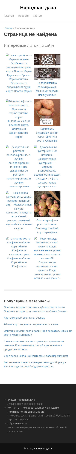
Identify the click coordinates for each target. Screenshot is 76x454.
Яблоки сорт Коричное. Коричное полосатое (31, 324)
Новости (23, 15)
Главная (9, 15)
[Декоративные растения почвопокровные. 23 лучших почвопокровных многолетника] (19, 166)
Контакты (13, 407)
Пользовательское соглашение (41, 407)
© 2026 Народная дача (21, 399)
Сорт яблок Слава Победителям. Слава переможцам (36, 355)
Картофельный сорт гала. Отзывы (24, 317)
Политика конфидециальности (26, 411)
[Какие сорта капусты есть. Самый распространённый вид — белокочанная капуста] (19, 208)
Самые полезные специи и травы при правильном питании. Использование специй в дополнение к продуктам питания (34, 345)
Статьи (37, 15)
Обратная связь (17, 423)
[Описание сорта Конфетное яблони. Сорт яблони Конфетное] (19, 250)
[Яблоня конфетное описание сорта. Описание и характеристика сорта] (19, 117)
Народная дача (38, 7)
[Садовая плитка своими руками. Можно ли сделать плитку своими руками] (47, 79)
